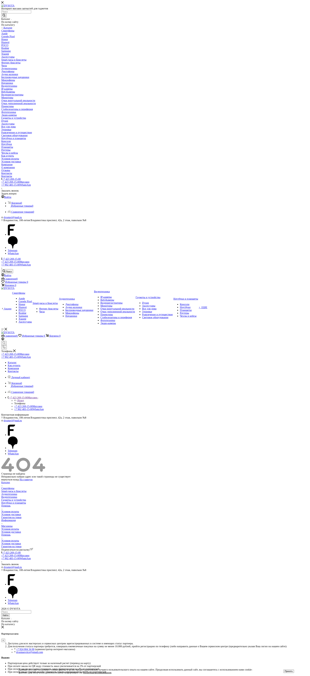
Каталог (5, 482)
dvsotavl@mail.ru (13, 217)
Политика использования (97, 672)
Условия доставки (11, 514)
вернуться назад (10, 479)
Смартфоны (7, 488)
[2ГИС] (13, 247)
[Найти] (4, 15)
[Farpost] (11, 234)
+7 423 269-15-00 (11, 179)
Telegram (12, 250)
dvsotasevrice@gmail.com (29, 652)
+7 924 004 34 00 (25, 649)
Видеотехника (9, 497)
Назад (20, 400)
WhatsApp (13, 253)
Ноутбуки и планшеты (13, 502)
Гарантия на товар (11, 517)
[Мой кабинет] (2, 339)
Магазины (7, 526)
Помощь (5, 505)
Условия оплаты (10, 511)
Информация (8, 520)
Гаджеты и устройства (13, 500)
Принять (289, 671)
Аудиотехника (9, 494)
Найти (5, 615)
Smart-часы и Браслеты (13, 491)
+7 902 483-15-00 (16, 184)
